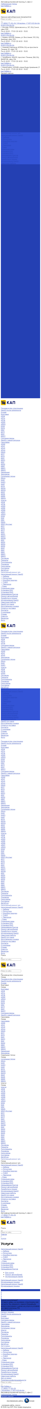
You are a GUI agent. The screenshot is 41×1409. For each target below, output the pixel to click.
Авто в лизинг (6, 1378)
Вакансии (5, 395)
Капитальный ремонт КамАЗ (12, 135)
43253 (3, 117)
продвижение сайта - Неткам (20, 1401)
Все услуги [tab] (9, 1273)
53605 (3, 229)
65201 (3, 237)
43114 (3, 85)
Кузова (3, 79)
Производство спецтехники (12, 185)
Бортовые (5, 81)
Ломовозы (5, 125)
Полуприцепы (6, 123)
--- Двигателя (6, 145)
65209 (3, 267)
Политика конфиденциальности (13, 1380)
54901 (3, 109)
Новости (4, 393)
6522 (2, 239)
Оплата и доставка (8, 385)
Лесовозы (5, 119)
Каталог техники (7, 1312)
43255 (3, 95)
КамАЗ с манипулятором (10, 91)
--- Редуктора (6, 139)
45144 (3, 227)
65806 (3, 275)
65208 (3, 315)
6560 (2, 327)
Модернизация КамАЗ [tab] (14, 1277)
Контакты (4, 387)
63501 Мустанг (6, 301)
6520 (2, 211)
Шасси (3, 111)
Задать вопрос (6, 1310)
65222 (3, 241)
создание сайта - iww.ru (11, 1405)
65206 (3, 265)
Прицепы (4, 121)
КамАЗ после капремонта (11, 77)
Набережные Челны (9, 4)
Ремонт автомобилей (9, 157)
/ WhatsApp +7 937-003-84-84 (28, 23)
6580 (3, 243)
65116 (3, 263)
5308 (3, 203)
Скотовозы (5, 129)
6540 (3, 325)
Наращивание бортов (9, 155)
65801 (3, 245)
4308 (3, 83)
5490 (3, 107)
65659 (3, 273)
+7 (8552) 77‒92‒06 (8, 23)
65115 (3, 233)
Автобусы (5, 131)
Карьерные (5, 249)
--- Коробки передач (9, 141)
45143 (3, 99)
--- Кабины (5, 137)
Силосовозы (5, 127)
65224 (3, 321)
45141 (3, 97)
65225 (3, 271)
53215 (3, 205)
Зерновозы (5, 101)
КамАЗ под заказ (7, 381)
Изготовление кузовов (10, 383)
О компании (5, 389)
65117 (3, 209)
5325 (2, 295)
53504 (3, 105)
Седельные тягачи (8, 103)
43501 (3, 289)
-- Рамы (4, 147)
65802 (3, 247)
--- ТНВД (4, 143)
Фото (3, 397)
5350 (2, 207)
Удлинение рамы (7, 149)
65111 (2, 231)
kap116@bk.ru (6, 6)
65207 (3, 213)
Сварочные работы (8, 163)
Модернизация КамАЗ (9, 161)
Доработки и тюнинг (9, 159)
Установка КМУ (7, 151)
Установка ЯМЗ (7, 153)
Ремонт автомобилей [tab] (13, 1275)
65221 (3, 269)
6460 (3, 261)
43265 (3, 287)
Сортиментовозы (7, 89)
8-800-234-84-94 (7, 25)
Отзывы (4, 391)
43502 (3, 201)
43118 (3, 87)
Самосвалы (5, 93)
